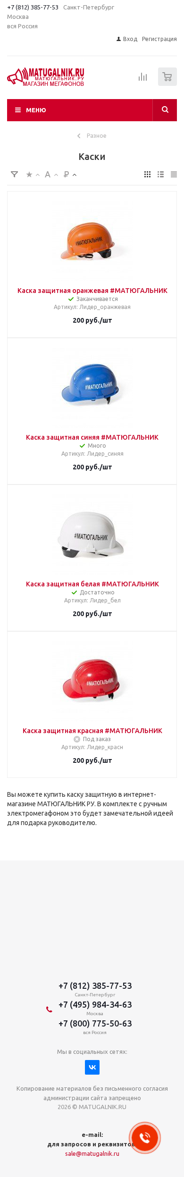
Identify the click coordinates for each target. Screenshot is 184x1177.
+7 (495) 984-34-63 (95, 1004)
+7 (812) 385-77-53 (33, 7)
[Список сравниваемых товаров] (143, 80)
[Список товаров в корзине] (168, 84)
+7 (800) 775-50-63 (95, 1023)
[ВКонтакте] (92, 1067)
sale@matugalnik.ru (92, 1153)
